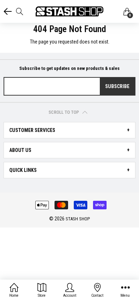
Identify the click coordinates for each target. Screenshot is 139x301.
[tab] (69, 130)
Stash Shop (78, 218)
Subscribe (117, 86)
